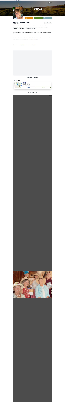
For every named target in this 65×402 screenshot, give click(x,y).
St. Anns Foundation (34, 39)
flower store (33, 44)
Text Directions (28, 87)
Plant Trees (43, 87)
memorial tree (22, 44)
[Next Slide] (50, 284)
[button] (17, 84)
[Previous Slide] (14, 284)
